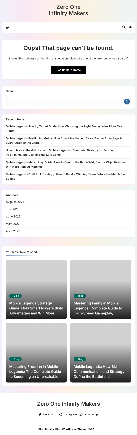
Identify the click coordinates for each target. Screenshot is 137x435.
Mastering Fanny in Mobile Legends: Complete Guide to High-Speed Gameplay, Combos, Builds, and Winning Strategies (98, 313)
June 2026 (13, 216)
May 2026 (13, 223)
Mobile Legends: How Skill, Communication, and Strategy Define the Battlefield (99, 371)
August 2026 (15, 201)
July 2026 (13, 209)
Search (11, 91)
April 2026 (13, 231)
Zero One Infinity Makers (68, 10)
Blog (16, 295)
